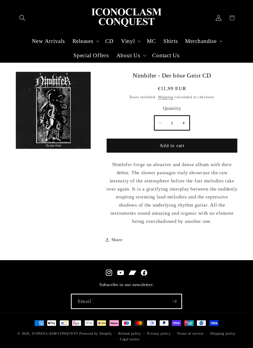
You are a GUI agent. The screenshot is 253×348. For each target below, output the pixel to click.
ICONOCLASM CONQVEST (55, 333)
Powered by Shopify (95, 333)
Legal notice (130, 339)
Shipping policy (222, 333)
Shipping (165, 97)
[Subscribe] (174, 301)
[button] (22, 18)
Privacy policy (158, 333)
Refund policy (129, 333)
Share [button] (117, 239)
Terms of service (190, 333)
